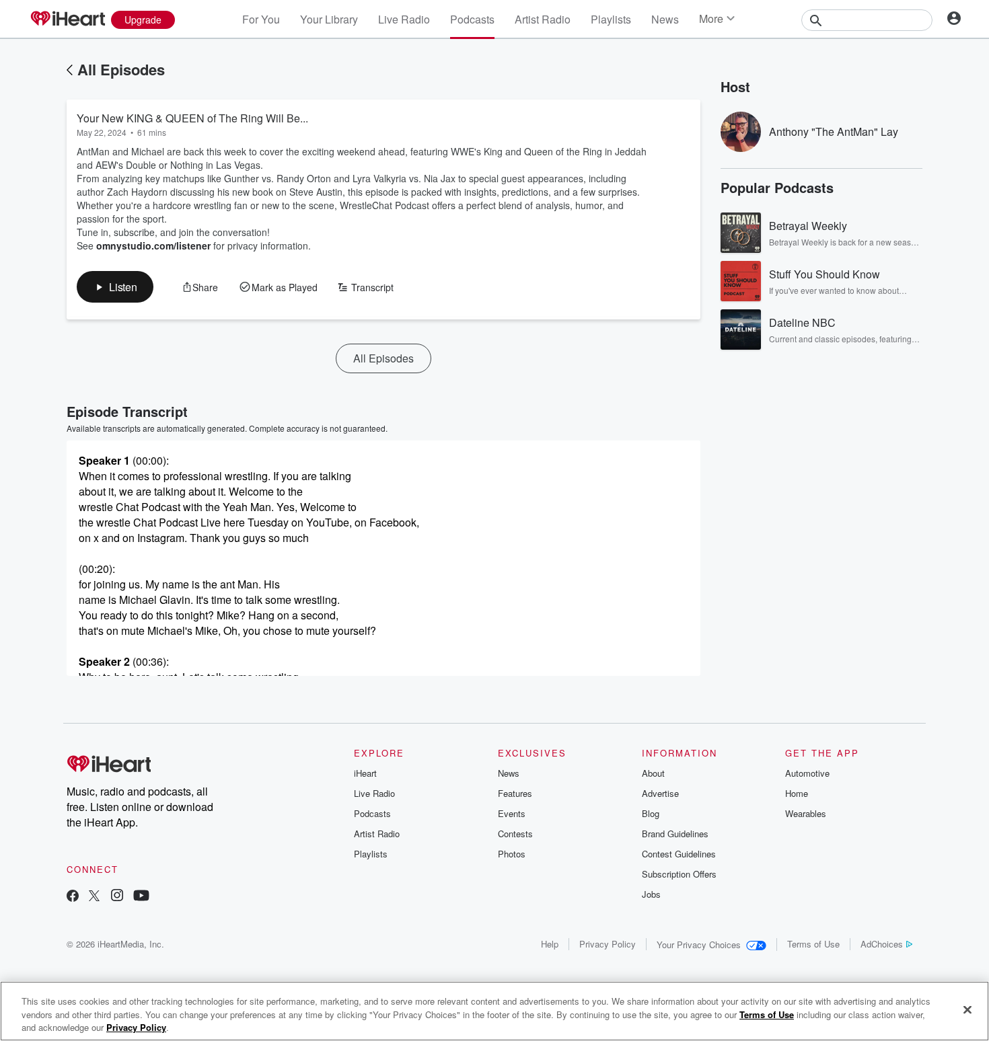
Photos (511, 853)
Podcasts (472, 19)
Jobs (651, 894)
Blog (650, 813)
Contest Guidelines (679, 853)
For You (261, 19)
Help (549, 943)
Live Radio (404, 19)
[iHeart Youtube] (141, 896)
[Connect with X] (94, 896)
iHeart (365, 773)
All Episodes (121, 69)
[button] (115, 287)
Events (511, 813)
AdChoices (881, 943)
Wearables (805, 813)
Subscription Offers (679, 874)
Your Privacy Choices (699, 944)
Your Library (329, 19)
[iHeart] (67, 19)
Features (515, 793)
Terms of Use (813, 943)
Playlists (611, 19)
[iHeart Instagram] (117, 896)
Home (796, 793)
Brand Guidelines (675, 833)
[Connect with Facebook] (73, 896)
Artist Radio (543, 19)
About (653, 773)
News (665, 19)
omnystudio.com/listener (153, 245)
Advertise (660, 793)
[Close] (967, 1009)
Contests (515, 833)
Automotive (807, 773)
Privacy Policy (607, 943)
